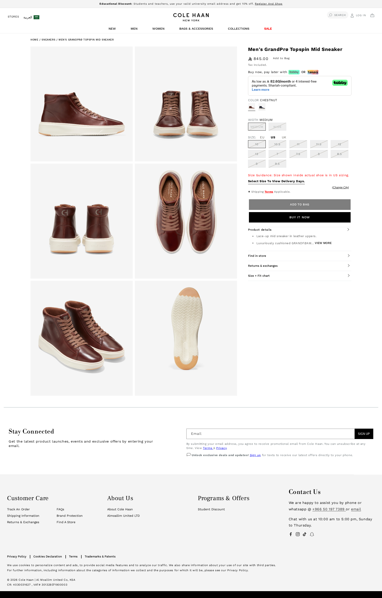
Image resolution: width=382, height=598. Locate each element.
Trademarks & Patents (100, 556)
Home (34, 39)
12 (339, 144)
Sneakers (49, 39)
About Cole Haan (120, 509)
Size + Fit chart (259, 275)
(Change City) (340, 187)
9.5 (277, 163)
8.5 (339, 154)
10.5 (277, 144)
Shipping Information (23, 515)
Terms (269, 191)
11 (298, 144)
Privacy (221, 448)
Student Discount (211, 509)
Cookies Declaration (47, 556)
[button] (113, 29)
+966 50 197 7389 (329, 509)
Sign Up (364, 433)
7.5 (298, 154)
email (356, 509)
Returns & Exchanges (23, 522)
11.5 (319, 144)
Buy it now (299, 217)
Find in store (257, 255)
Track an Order (18, 509)
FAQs (60, 509)
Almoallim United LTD (123, 515)
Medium (258, 128)
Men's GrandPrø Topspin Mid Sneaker (86, 39)
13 (256, 154)
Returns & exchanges (263, 265)
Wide (279, 128)
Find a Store (66, 522)
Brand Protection (70, 515)
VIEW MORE (323, 243)
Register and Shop (269, 3)
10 (256, 144)
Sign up (255, 455)
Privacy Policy (16, 556)
